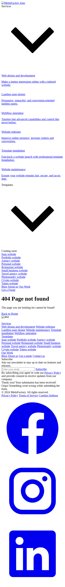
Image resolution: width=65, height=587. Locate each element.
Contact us (39, 355)
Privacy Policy (9, 395)
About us (13, 286)
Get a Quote (8, 289)
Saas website (8, 339)
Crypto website (10, 349)
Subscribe (41, 369)
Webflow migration (25, 333)
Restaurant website (32, 342)
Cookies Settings (48, 395)
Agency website (46, 339)
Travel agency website (23, 346)
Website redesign (45, 326)
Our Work (24, 286)
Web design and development (18, 326)
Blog (4, 286)
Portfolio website (26, 339)
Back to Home (9, 313)
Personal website (11, 342)
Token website (28, 349)
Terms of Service (28, 395)
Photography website (49, 346)
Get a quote (25, 355)
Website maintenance (38, 329)
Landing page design (13, 329)
